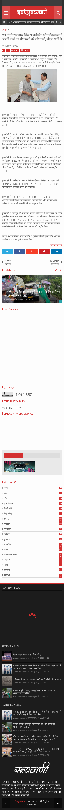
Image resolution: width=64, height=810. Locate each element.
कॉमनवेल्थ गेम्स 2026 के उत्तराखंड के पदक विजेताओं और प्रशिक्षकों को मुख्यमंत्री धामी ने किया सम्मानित (36, 750)
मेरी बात (7, 534)
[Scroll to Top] (58, 803)
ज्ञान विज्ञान (8, 503)
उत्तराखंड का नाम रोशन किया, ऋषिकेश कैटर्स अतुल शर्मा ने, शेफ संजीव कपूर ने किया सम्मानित (37, 667)
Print (16, 50)
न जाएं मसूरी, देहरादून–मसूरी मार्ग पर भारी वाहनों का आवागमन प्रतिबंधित (34, 725)
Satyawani (20, 801)
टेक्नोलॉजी (8, 508)
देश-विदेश (8, 513)
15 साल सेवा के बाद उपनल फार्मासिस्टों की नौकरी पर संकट (33, 22)
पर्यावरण (7, 523)
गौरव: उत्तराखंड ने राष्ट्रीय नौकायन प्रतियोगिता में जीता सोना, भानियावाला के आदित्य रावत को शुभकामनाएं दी (35, 738)
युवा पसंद (7, 539)
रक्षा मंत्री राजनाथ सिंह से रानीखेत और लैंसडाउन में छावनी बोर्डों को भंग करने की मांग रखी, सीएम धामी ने (32, 37)
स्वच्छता (7, 569)
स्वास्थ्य (7, 575)
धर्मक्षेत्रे (7, 518)
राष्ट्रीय (7, 559)
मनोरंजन (7, 529)
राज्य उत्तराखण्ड (55, 245)
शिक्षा (6, 564)
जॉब (5, 498)
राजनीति (7, 544)
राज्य (6, 549)
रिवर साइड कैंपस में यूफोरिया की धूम (27, 654)
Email (26, 50)
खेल (5, 493)
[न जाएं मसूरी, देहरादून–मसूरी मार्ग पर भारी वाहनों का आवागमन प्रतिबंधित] (32, 289)
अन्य (6, 488)
